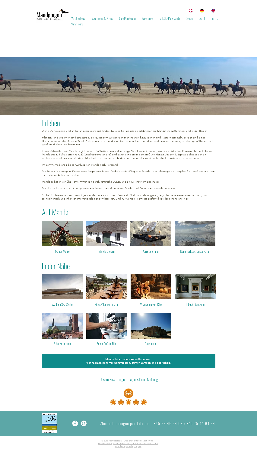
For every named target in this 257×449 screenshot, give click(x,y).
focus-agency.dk (144, 440)
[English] (212, 10)
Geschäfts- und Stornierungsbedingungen (136, 445)
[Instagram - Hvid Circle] (84, 423)
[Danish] (189, 10)
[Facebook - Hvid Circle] (75, 423)
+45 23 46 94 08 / (170, 423)
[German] (201, 10)
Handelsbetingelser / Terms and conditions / (120, 443)
